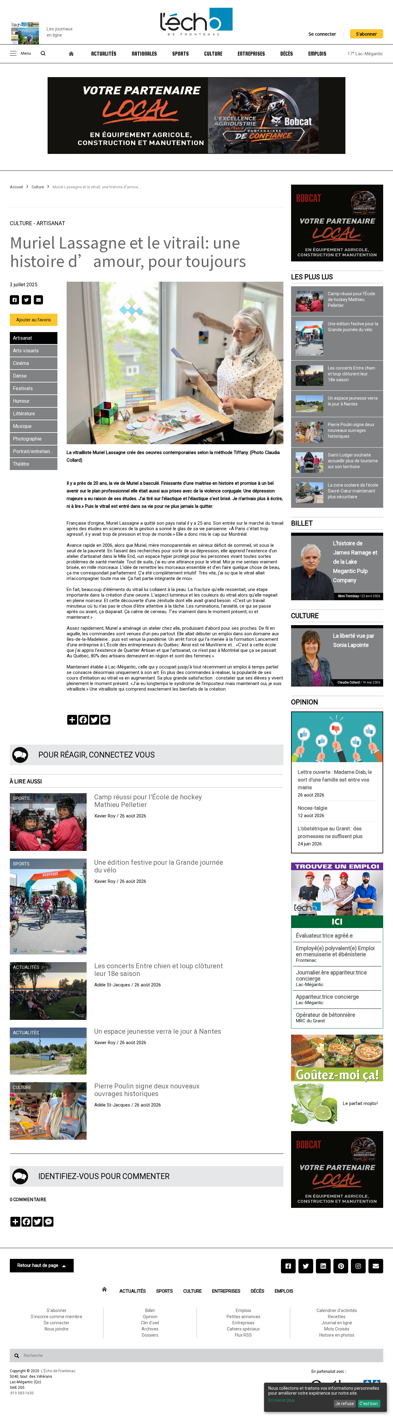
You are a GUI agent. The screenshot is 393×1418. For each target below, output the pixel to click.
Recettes (336, 1316)
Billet (302, 523)
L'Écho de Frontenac (58, 1371)
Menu (26, 53)
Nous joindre (56, 1328)
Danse (20, 376)
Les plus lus (312, 277)
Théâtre (21, 464)
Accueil (16, 187)
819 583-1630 (22, 1393)
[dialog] (325, 1397)
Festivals (23, 388)
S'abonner (366, 34)
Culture (213, 54)
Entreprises (251, 54)
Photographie (27, 439)
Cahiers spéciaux (243, 1328)
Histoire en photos (336, 1335)
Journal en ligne (336, 1322)
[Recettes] (337, 1059)
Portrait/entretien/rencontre (35, 451)
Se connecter (322, 34)
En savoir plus (281, 1400)
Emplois (317, 54)
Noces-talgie (312, 808)
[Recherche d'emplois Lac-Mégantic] (337, 895)
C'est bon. (369, 1403)
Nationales (144, 54)
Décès (286, 54)
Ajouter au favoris (33, 319)
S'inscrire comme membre (56, 1316)
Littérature (24, 414)
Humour (21, 401)
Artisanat (51, 223)
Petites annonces (243, 1316)
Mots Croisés (336, 1328)
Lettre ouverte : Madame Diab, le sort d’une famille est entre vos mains (335, 779)
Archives (150, 1328)
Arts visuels (26, 351)
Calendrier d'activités (337, 1310)
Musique (22, 426)
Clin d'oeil (150, 1322)
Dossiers (150, 1335)
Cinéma (21, 363)
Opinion (304, 702)
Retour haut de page (38, 1265)
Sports (180, 54)
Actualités (103, 54)
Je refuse (344, 1403)
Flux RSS (243, 1335)
